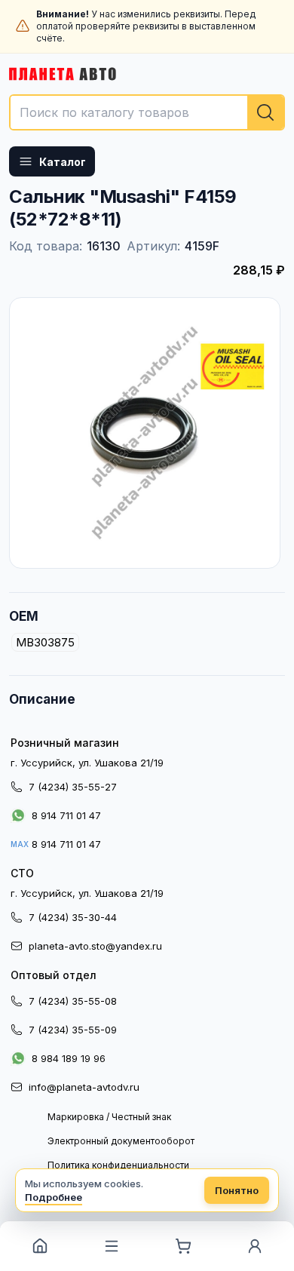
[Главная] (40, 1246)
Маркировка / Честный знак (109, 1116)
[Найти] (265, 112)
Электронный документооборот (120, 1141)
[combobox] (147, 112)
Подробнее (53, 1197)
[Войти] (254, 1246)
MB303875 (45, 642)
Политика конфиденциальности (118, 1165)
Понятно (237, 1190)
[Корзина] (183, 1246)
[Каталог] (111, 1246)
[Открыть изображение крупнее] (145, 433)
